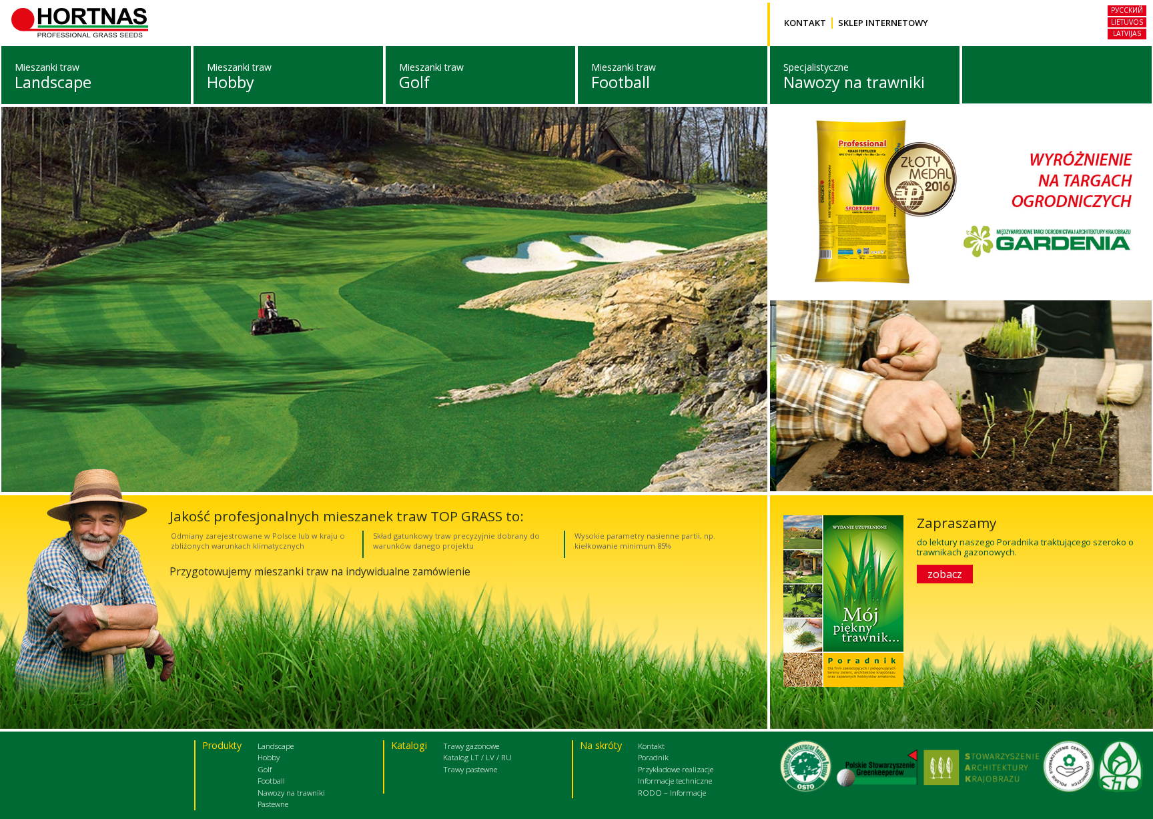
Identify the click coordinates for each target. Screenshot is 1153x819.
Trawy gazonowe (471, 745)
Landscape (53, 82)
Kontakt (805, 23)
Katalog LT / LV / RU (477, 757)
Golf (414, 82)
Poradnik (653, 757)
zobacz (944, 574)
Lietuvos (1127, 22)
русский (1127, 10)
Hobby (230, 82)
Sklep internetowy (883, 23)
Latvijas (1127, 33)
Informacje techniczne (675, 780)
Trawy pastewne (470, 769)
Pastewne (273, 803)
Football (620, 82)
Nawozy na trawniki (854, 82)
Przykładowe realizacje (675, 769)
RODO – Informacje (672, 792)
